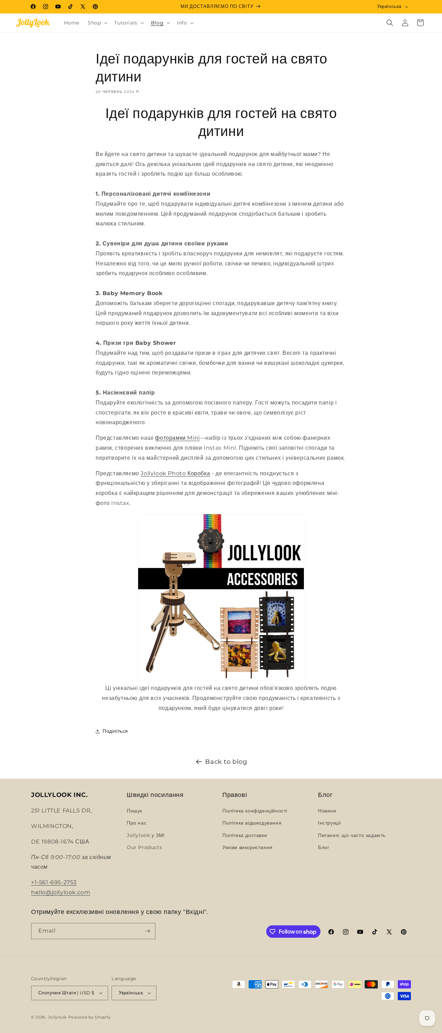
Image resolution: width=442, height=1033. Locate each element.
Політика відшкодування (251, 823)
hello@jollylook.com (60, 892)
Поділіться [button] (115, 731)
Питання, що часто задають (352, 835)
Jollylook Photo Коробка (175, 473)
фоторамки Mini (177, 438)
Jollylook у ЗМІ (146, 835)
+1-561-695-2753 (54, 882)
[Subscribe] (147, 931)
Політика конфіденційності (254, 811)
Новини (327, 811)
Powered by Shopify (89, 1017)
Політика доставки (244, 835)
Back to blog (226, 762)
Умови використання (247, 847)
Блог (323, 847)
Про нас (136, 823)
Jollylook (57, 1017)
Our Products (144, 847)
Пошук (134, 811)
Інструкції (329, 823)
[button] (97, 23)
